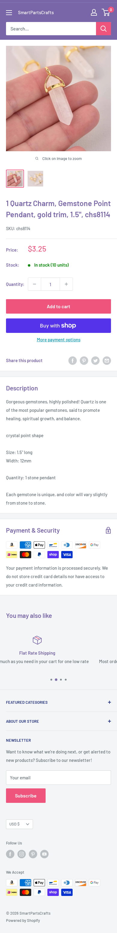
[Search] (103, 28)
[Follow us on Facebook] (10, 854)
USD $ (14, 824)
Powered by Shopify (23, 920)
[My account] (94, 12)
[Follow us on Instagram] (21, 854)
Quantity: (15, 284)
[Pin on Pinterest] (84, 360)
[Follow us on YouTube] (44, 854)
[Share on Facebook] (72, 360)
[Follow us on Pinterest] (33, 854)
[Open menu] (9, 12)
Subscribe (26, 795)
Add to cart (58, 306)
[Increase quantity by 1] (66, 284)
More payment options (58, 339)
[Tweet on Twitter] (95, 360)
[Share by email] (107, 360)
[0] (106, 12)
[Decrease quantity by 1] (34, 284)
